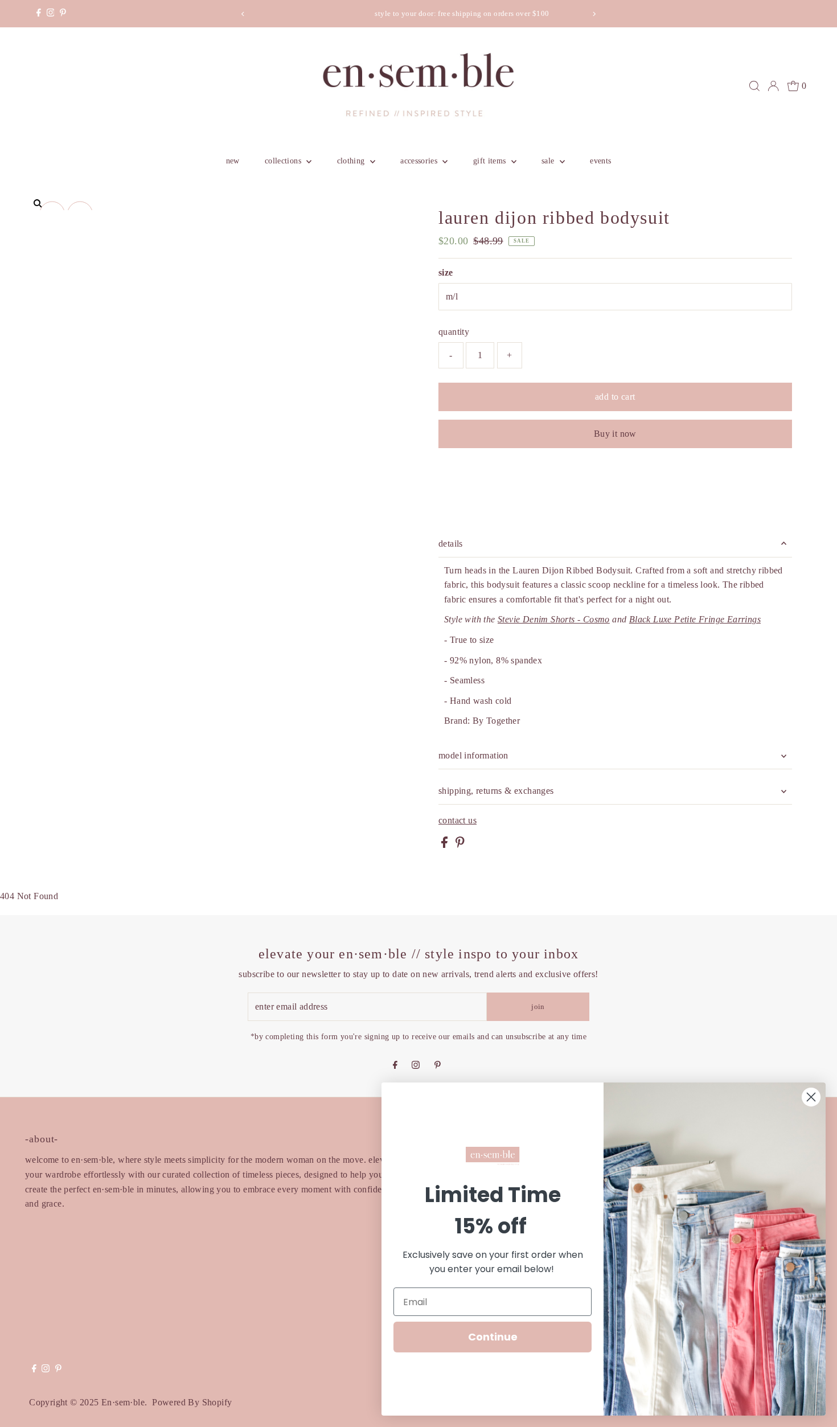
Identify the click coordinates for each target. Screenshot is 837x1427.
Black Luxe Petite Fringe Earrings (695, 619)
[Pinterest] (63, 13)
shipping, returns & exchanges (496, 790)
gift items (490, 161)
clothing (352, 161)
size (445, 272)
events (600, 161)
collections (284, 161)
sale (549, 161)
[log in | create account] (773, 86)
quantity (453, 332)
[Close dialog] (811, 1097)
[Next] (593, 14)
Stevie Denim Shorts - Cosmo (554, 619)
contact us (457, 820)
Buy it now (615, 433)
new (233, 161)
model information (473, 755)
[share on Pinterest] (460, 845)
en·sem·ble (123, 1402)
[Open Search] (754, 86)
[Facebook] (39, 13)
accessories (420, 161)
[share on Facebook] (445, 845)
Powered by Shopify (192, 1402)
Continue (493, 1337)
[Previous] (243, 14)
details (450, 543)
